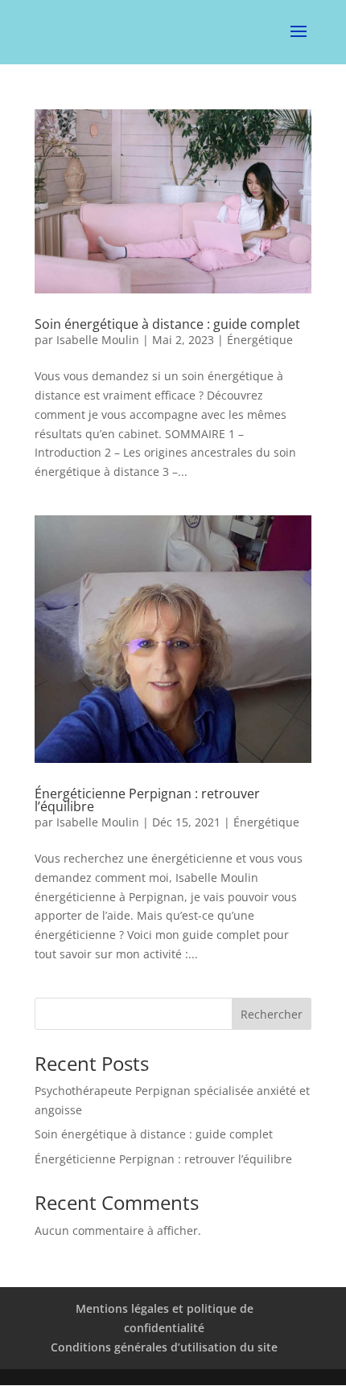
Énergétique (260, 339)
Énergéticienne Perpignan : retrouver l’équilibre (147, 800)
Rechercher (272, 1014)
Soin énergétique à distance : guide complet (167, 324)
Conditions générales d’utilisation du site (164, 1347)
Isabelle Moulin (97, 339)
